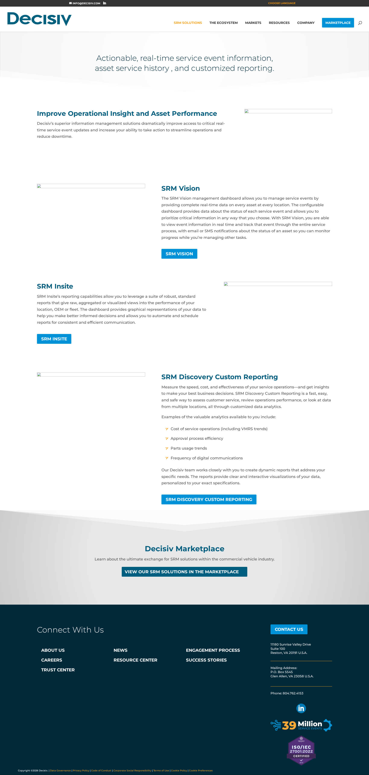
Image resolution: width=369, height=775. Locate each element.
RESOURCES (279, 23)
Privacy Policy (81, 770)
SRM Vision (179, 253)
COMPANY (306, 23)
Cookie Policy (179, 770)
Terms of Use (161, 770)
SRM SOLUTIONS (188, 23)
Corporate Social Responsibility (132, 770)
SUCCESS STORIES (206, 660)
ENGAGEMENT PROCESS (213, 650)
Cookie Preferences (201, 770)
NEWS (120, 650)
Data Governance (60, 770)
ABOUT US (53, 650)
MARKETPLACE (338, 23)
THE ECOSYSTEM (223, 23)
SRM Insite (54, 338)
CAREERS (51, 660)
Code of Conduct (101, 770)
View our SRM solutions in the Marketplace (182, 571)
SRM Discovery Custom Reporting (209, 499)
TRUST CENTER (58, 669)
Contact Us (289, 629)
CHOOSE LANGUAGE (282, 3)
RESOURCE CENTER (135, 660)
